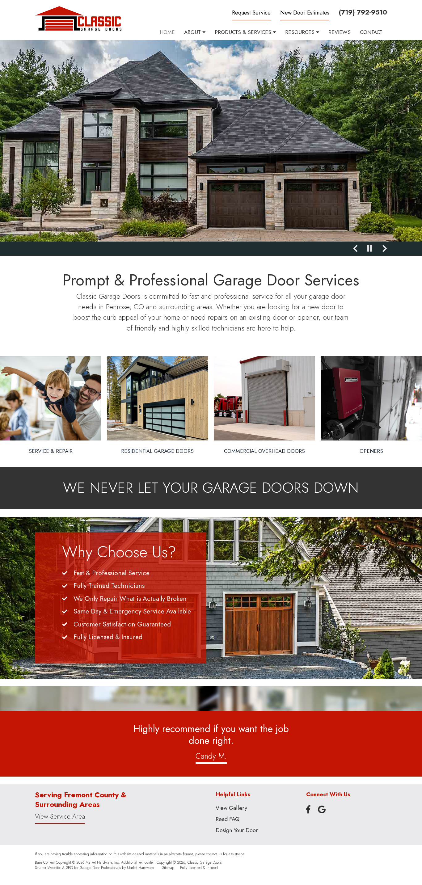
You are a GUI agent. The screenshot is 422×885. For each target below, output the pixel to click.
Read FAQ (227, 819)
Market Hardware (140, 867)
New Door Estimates (304, 13)
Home (167, 32)
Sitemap (168, 867)
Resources (300, 32)
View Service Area (60, 816)
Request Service (251, 13)
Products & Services (244, 32)
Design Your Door (237, 830)
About (193, 32)
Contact (371, 32)
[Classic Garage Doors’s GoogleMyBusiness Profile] (322, 810)
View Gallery (231, 808)
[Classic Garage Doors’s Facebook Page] (308, 810)
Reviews (339, 32)
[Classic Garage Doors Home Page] (78, 18)
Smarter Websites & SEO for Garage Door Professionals (78, 867)
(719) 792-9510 (363, 12)
